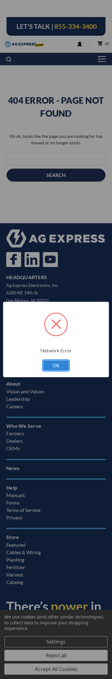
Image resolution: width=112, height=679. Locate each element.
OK (56, 365)
